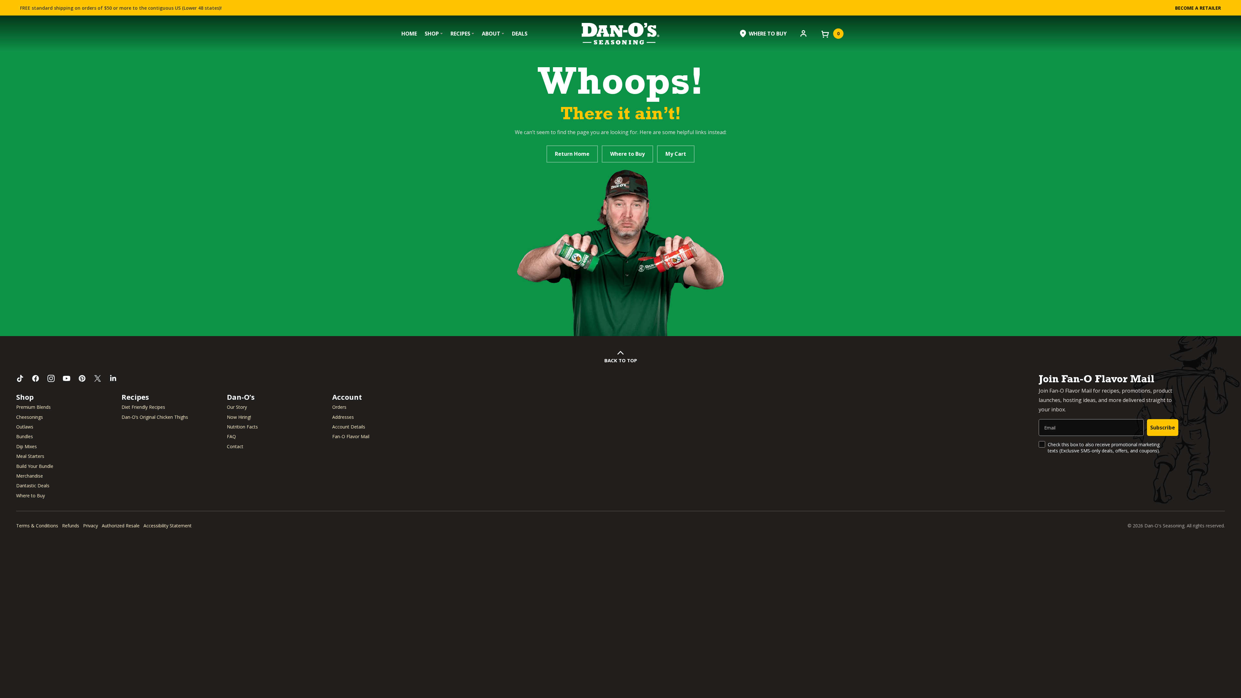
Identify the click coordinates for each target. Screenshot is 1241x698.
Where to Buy (627, 153)
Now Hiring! (239, 417)
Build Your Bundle (34, 466)
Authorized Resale (121, 526)
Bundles (24, 436)
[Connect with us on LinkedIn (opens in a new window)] (113, 378)
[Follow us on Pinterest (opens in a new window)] (82, 378)
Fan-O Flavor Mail (350, 436)
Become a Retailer (1198, 8)
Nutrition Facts (242, 427)
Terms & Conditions (37, 526)
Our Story (237, 407)
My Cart (675, 153)
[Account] (803, 33)
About (491, 33)
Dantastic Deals (32, 485)
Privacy (90, 526)
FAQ (231, 436)
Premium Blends (33, 407)
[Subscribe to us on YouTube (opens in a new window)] (66, 378)
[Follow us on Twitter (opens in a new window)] (97, 378)
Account (347, 397)
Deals (519, 33)
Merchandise (29, 476)
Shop (432, 33)
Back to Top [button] (620, 360)
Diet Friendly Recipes (143, 407)
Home (409, 33)
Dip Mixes (26, 446)
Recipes (460, 33)
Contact (235, 446)
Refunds (70, 526)
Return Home (572, 153)
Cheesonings (29, 417)
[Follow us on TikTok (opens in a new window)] (20, 378)
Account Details (348, 427)
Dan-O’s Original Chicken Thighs (155, 417)
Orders (339, 407)
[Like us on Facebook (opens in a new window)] (35, 378)
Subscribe (1162, 427)
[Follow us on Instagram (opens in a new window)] (51, 378)
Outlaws (24, 427)
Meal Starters (30, 456)
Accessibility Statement (167, 526)
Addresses (343, 417)
